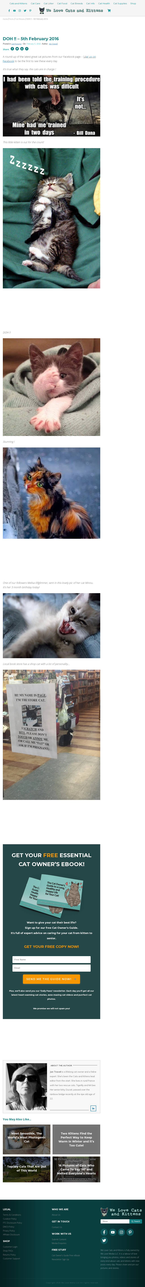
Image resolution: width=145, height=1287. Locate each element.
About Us (56, 1214)
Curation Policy (9, 1218)
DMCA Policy (8, 1226)
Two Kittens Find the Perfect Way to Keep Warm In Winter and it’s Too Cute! (76, 1139)
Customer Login (10, 1246)
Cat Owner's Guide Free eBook (66, 1255)
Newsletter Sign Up (60, 1259)
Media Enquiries (59, 1243)
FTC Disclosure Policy (12, 1222)
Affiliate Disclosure (11, 1234)
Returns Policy (9, 1254)
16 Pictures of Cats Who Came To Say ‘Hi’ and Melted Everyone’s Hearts (76, 1169)
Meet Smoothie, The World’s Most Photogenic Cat (26, 1139)
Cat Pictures (16, 43)
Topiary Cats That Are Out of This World (26, 1169)
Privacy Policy (9, 1230)
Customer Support (11, 1258)
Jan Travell (53, 43)
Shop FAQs (8, 1250)
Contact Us (57, 1227)
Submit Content (59, 1239)
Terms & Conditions (12, 1214)
